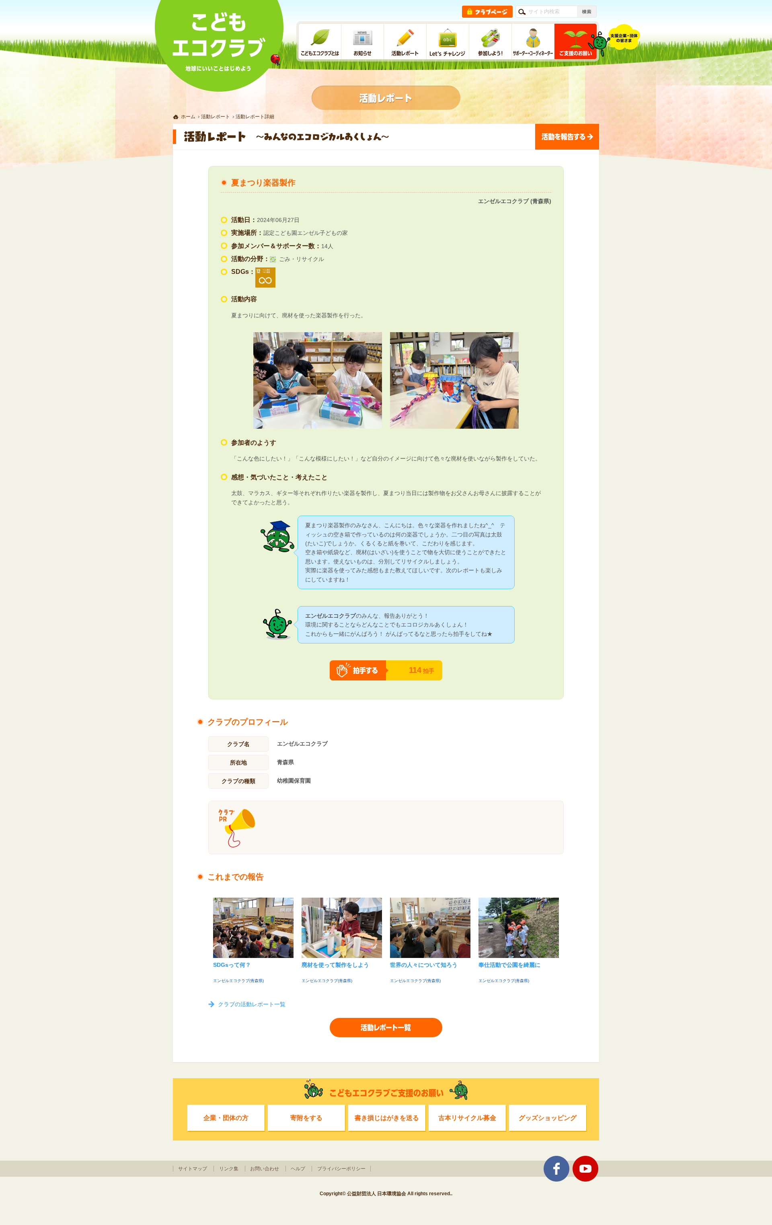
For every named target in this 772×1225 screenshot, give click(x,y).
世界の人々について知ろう (424, 965)
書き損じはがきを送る (387, 1117)
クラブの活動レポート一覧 (251, 1004)
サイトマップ (192, 1169)
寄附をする (306, 1117)
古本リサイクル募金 (467, 1117)
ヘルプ (298, 1169)
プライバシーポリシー (341, 1169)
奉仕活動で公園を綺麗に (509, 965)
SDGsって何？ (232, 965)
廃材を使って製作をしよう (335, 965)
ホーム (188, 116)
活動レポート (215, 116)
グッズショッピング (548, 1117)
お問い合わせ (264, 1169)
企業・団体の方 (225, 1117)
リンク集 (228, 1169)
